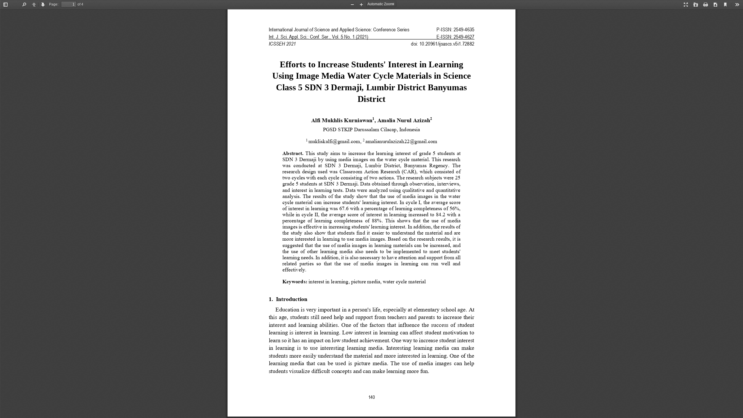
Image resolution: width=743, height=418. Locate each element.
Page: (53, 4)
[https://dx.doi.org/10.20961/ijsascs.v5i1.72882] (446, 43)
